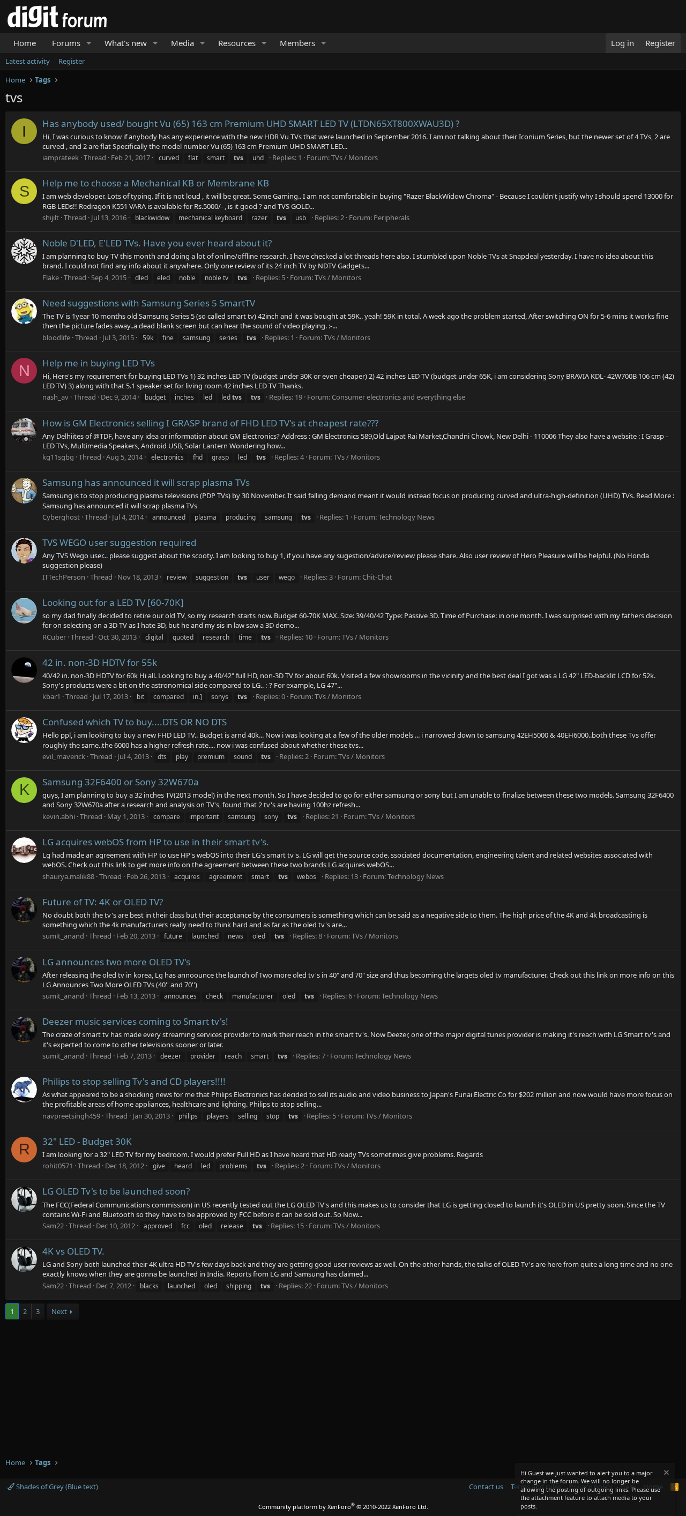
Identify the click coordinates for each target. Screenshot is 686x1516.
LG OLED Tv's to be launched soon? (116, 1191)
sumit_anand (63, 936)
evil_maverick (63, 756)
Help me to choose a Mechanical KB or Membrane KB (155, 183)
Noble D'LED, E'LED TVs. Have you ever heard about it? (157, 243)
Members (297, 42)
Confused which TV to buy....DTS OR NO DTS (134, 722)
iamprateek (60, 157)
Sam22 (53, 1225)
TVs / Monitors (354, 157)
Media (182, 42)
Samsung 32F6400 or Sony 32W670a (120, 782)
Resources (237, 42)
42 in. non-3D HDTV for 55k (99, 662)
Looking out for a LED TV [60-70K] (113, 602)
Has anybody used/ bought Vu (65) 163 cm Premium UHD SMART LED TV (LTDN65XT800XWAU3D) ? (250, 123)
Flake (50, 277)
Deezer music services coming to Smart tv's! (135, 1021)
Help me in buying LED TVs (98, 363)
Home (24, 42)
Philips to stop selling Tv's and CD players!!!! (134, 1081)
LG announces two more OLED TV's (116, 962)
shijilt (50, 217)
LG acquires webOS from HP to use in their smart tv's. (155, 842)
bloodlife (56, 337)
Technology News (406, 517)
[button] (88, 43)
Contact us (486, 1486)
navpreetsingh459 (71, 1116)
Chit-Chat (377, 577)
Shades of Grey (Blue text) (56, 1486)
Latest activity (27, 61)
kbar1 (51, 696)
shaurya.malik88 (68, 876)
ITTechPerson (63, 577)
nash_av (55, 397)
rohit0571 (57, 1165)
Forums (66, 42)
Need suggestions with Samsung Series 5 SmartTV (148, 303)
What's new (126, 42)
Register (71, 61)
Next (59, 1311)
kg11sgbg (58, 457)
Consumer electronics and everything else (398, 397)
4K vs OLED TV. (73, 1251)
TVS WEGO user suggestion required (119, 542)
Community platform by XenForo (343, 1507)
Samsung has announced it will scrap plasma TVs (146, 482)
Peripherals (391, 217)
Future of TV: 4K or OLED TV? (102, 902)
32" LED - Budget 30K (87, 1141)
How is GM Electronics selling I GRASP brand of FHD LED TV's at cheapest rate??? (210, 423)
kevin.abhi (58, 816)
